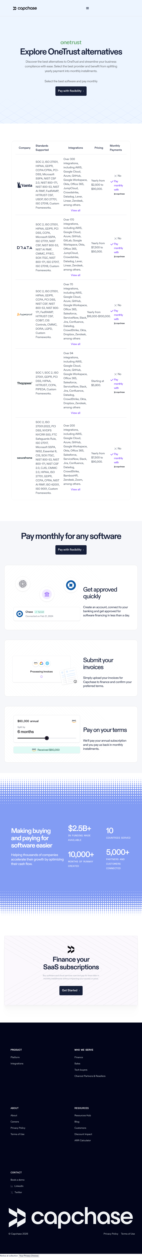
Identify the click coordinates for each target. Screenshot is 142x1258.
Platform (15, 1057)
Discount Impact (83, 1134)
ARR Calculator (82, 1140)
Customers (80, 1128)
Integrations (17, 1064)
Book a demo (18, 1180)
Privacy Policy (18, 1128)
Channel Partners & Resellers (89, 1076)
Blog (76, 1122)
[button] (87, 8)
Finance (78, 1057)
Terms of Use (17, 1134)
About (14, 1116)
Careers (15, 1122)
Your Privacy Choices (29, 1256)
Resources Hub (82, 1116)
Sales (77, 1064)
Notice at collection (9, 1256)
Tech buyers (80, 1070)
